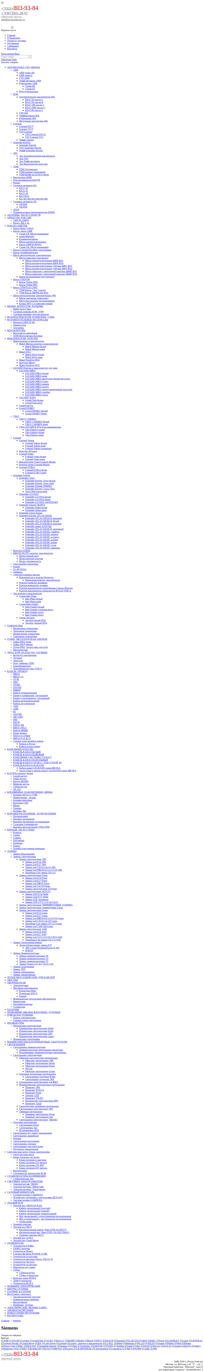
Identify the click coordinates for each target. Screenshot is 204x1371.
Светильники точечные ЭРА (39, 1079)
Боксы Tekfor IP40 (28, 282)
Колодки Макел (27, 362)
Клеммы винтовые (22, 800)
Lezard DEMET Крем (36, 413)
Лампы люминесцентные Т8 (33, 956)
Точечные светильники (25, 1122)
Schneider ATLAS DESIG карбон (41, 540)
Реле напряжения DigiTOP (26, 180)
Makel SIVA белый (34, 354)
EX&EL (152, 1340)
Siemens (17, 1320)
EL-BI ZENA (19, 569)
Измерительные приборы (26, 1299)
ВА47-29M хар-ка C (35, 107)
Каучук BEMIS (20, 781)
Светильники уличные (24, 1144)
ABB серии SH (26, 72)
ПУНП (16, 684)
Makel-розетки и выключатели (28, 341)
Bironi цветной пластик (31, 558)
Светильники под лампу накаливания (32, 1133)
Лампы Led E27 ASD (35, 934)
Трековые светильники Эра (39, 1117)
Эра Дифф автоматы (29, 161)
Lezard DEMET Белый (36, 411)
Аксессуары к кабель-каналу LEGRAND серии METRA (47, 770)
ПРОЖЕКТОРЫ (15, 1023)
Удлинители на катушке (25, 1256)
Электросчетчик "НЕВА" (26, 1184)
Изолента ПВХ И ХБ (24, 322)
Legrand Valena (26, 440)
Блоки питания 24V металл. (33, 1168)
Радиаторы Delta (27, 991)
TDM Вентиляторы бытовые (27, 336)
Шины (16, 805)
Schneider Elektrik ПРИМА (38, 486)
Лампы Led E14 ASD (35, 931)
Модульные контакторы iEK (33, 121)
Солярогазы (19, 1007)
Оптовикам (13, 43)
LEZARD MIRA (27, 370)
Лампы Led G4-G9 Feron (37, 886)
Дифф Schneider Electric (31, 150)
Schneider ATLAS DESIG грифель (42, 531)
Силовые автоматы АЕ (25, 201)
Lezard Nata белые (34, 400)
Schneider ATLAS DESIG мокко (41, 542)
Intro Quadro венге (34, 615)
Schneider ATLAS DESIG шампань (42, 548)
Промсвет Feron (33, 1093)
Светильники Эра (28, 1127)
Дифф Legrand (26, 140)
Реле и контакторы (28, 91)
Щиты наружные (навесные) (33, 298)
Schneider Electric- (22, 142)
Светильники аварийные (26, 1135)
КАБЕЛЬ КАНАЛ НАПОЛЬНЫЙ (30, 760)
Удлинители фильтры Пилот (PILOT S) (33, 1259)
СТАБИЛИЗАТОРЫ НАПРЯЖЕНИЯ (26, 1176)
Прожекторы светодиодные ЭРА (35, 1033)
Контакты (12, 48)
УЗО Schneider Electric (30, 148)
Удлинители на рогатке (25, 1264)
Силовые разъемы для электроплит (31, 314)
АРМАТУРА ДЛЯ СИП (19, 217)
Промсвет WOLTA (34, 1090)
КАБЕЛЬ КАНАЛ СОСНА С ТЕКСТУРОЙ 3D (37, 762)
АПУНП (17, 714)
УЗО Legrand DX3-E (35, 134)
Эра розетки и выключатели (27, 593)
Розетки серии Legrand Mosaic (34, 464)
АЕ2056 (23, 207)
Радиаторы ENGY (28, 993)
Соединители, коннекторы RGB (29, 1173)
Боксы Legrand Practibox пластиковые (32, 250)
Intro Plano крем (33, 601)
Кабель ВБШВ (20, 730)
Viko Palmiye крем (34, 435)
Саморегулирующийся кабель (28, 741)
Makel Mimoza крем (35, 349)
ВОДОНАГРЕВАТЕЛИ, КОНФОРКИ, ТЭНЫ (30, 317)
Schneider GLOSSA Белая (38, 497)
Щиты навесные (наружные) (33, 258)
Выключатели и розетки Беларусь (36, 577)
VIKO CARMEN (27, 419)
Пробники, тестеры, (23, 1305)
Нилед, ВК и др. (21, 223)
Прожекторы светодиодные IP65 (41, 1101)
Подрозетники (20, 816)
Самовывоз (13, 46)
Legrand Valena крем (35, 446)
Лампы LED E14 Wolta (36, 894)
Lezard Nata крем (33, 403)
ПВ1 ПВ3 (18, 717)
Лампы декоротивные (24, 974)
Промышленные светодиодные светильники (42, 1084)
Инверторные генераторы (26, 633)
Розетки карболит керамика (33, 582)
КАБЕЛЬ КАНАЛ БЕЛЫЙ (27, 752)
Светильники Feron (29, 1125)
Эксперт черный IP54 (36, 623)
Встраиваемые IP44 (29, 1130)
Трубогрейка (25, 1221)
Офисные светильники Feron (40, 1066)
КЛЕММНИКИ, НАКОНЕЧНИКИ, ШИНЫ (29, 792)
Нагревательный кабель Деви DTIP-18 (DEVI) (42, 1229)
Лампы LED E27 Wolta (36, 897)
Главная (11, 35)
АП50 (16, 209)
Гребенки (18, 843)
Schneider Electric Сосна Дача (40, 489)
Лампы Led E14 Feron (36, 878)
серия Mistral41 (26, 236)
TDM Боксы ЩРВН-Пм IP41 (33, 293)
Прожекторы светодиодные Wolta (36, 1028)
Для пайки (18, 327)
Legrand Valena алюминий (38, 448)
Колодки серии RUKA (24, 1278)
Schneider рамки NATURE (38, 526)
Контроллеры (20, 1170)
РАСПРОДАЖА (15, 1315)
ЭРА (15, 153)
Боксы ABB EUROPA (30, 244)
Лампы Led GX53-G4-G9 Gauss (41, 921)
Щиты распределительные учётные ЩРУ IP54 (48, 268)
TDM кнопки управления (32, 172)
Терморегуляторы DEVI (31, 1235)
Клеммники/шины (28, 239)
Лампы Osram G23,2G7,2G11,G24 (36, 964)
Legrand (17, 438)
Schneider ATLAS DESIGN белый (42, 521)
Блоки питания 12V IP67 (31, 1165)
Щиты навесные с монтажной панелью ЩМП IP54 (51, 274)
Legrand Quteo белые (35, 456)
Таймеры (17, 572)
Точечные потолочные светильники (37, 1074)
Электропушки (21, 985)
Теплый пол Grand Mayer (26, 1240)
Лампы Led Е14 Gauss (36, 913)
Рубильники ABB (28, 83)
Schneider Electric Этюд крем (39, 483)
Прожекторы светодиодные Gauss (36, 1036)
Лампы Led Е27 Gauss (36, 915)
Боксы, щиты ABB (22, 231)
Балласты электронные (25, 655)
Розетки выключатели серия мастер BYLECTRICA (45, 591)
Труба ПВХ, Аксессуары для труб (30, 647)
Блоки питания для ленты (26, 1157)
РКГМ (16, 722)
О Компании (13, 38)
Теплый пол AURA (23, 1237)
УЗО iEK (23, 113)
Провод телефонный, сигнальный (30, 695)
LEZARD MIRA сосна (36, 395)
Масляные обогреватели (25, 988)
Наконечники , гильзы (24, 797)
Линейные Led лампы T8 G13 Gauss (43, 923)
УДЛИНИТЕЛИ (15, 1243)
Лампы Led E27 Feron (36, 880)
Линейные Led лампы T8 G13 (40, 872)
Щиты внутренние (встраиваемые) (37, 301)
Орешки (17, 808)
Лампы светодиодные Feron (33, 875)
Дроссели (18, 660)
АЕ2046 (23, 204)
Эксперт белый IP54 (35, 620)
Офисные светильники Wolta (40, 1063)
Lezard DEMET (27, 408)
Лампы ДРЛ (19, 969)
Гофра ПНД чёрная (23, 644)
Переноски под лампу (24, 1267)
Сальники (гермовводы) (25, 824)
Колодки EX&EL (22, 550)
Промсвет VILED (34, 1098)
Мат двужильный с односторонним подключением (45, 1216)
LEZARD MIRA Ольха (36, 381)
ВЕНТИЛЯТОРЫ (16, 330)
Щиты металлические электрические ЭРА (34, 295)
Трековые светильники (31, 1111)
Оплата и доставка (16, 40)
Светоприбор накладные (25, 564)
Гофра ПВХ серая (22, 642)
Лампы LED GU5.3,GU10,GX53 (41, 902)
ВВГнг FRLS (19, 727)
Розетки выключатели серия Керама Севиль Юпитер (46, 588)
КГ (14, 711)
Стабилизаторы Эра (23, 1178)
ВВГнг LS (18, 676)
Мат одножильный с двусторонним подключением (45, 1219)
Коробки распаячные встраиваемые (31, 821)
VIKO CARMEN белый (37, 421)
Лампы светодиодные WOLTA (34, 891)
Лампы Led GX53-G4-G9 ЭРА (40, 867)
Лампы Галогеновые (23, 966)
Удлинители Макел (23, 1251)
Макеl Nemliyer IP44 (29, 360)
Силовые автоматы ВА (25, 185)
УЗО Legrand (25, 131)
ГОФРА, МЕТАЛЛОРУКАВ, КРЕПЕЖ (27, 639)
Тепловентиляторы (23, 1004)
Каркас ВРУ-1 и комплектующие (36, 303)
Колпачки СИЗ (20, 803)
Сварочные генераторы (25, 636)
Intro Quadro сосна (34, 612)
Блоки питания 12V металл (33, 1162)
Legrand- (17, 123)
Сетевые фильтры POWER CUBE (30, 1254)
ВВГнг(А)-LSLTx (22, 738)
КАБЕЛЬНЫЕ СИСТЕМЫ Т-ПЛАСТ (32, 757)
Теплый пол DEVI (22, 1227)
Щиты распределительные (32, 242)
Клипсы (17, 832)
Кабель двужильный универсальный (37, 1213)
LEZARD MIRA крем (36, 376)
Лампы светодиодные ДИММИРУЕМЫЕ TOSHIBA (46, 905)
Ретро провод (20, 733)
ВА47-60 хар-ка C (34, 110)
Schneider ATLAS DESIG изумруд (42, 537)
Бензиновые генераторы (25, 628)
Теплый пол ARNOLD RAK (27, 1205)
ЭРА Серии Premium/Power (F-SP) (42, 948)
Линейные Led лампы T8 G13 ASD (43, 940)
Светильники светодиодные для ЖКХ (38, 1082)
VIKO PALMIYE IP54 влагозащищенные (40, 427)
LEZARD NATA (27, 397)
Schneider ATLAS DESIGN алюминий (44, 529)
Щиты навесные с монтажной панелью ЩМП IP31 (51, 271)
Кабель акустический (24, 703)
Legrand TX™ (26, 129)
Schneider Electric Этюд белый (40, 480)
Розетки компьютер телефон (33, 585)
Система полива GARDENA (27, 1200)
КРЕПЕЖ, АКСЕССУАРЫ (20, 829)
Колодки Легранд (28, 451)
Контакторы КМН (22, 177)
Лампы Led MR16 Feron (37, 883)
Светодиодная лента (23, 1154)
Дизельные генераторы (25, 631)
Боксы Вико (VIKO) (23, 228)
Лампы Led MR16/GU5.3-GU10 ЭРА (43, 870)
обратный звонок (11, 1358)
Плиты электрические (24, 1017)
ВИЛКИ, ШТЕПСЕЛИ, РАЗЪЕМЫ (25, 306)
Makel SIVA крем (33, 357)
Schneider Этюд (27, 478)
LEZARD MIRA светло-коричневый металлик (48, 389)
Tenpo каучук (20, 778)
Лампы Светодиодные (24, 856)
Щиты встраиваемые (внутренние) (37, 276)
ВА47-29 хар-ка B (34, 102)
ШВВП (17, 690)
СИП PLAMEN (21, 220)
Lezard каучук (26, 405)
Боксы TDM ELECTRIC (25, 287)
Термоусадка (19, 325)
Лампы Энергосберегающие (27, 942)
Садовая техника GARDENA (28, 1195)
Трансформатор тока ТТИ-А (27, 668)
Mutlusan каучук (21, 784)
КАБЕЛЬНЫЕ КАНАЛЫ (20, 749)
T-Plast (16, 1270)
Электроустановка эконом (26, 574)
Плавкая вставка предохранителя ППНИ (34, 212)
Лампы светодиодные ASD (33, 929)
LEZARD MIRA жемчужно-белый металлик (47, 378)
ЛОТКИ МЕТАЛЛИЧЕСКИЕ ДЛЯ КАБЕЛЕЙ (31, 977)
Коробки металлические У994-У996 (31, 827)
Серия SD (30, 86)
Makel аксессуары (22, 309)
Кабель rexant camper (29, 746)
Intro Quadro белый (34, 607)
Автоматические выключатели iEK (37, 97)
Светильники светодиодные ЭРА (36, 1109)
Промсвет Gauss (33, 1103)
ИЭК (15, 94)
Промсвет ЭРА (32, 1087)
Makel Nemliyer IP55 (29, 365)
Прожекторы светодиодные (27, 1025)
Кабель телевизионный (25, 693)
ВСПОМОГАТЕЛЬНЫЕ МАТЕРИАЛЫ (27, 319)
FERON (29, 950)
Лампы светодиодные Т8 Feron (41, 889)
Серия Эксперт (26, 617)
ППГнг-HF (18, 725)
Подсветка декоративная (25, 1149)
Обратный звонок (11, 16)
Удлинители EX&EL (23, 1246)
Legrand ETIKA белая (36, 470)
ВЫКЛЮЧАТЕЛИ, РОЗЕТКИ (22, 338)
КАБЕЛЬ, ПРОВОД (17, 671)
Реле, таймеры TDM (23, 663)
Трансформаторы (22, 666)
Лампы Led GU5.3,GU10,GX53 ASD (43, 937)
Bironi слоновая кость (30, 561)
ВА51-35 (23, 191)
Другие (29, 1068)
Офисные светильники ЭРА (39, 1060)
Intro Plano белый (34, 599)
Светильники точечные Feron (40, 1076)
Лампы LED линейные (37, 899)
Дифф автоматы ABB (30, 80)
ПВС (15, 682)
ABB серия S (25, 75)
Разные (22, 996)
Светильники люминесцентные (29, 1047)
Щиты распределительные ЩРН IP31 (44, 260)
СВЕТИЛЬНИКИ (16, 1044)
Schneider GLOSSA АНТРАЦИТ (41, 502)
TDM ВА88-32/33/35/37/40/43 (34, 174)
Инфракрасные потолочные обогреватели (34, 999)
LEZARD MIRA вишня (37, 384)
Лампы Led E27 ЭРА (35, 864)
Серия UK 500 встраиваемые (34, 247)
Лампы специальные (23, 972)
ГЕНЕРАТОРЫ (15, 625)
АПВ (15, 709)
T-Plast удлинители (28, 1275)
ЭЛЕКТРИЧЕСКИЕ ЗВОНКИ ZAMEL (27, 1307)
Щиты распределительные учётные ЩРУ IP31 (48, 266)
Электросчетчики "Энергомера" (29, 1189)
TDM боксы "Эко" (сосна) (32, 290)
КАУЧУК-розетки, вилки (20, 773)
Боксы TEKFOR (21, 279)
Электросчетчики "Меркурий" (28, 1186)
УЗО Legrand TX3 (34, 137)
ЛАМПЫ (12, 851)
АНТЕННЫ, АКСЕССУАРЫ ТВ (24, 215)
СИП (15, 706)
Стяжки (17, 837)
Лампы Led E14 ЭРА (35, 862)
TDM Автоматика (28, 169)
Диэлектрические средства (26, 1297)
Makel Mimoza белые (35, 346)
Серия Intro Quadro (28, 604)
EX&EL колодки (21, 1248)
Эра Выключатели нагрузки (33, 164)
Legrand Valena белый (36, 443)
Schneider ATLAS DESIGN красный (43, 523)
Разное (16, 182)
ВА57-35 (23, 188)
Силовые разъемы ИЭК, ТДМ (28, 311)
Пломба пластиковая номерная (29, 848)
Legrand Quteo (26, 454)
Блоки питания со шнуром (32, 1160)
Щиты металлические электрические (32, 255)
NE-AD (17, 789)
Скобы (16, 835)
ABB (15, 70)
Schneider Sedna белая (36, 507)
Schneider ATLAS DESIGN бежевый (43, 518)
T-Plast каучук (20, 786)
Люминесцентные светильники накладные (41, 1050)
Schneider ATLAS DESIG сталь (40, 545)
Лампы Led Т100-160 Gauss (39, 926)
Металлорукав (20, 650)
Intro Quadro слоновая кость (39, 609)
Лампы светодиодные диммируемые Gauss (41, 907)
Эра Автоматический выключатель (37, 156)
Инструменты (20, 1302)
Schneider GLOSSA (29, 494)
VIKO (16, 416)
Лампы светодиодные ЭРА (32, 859)
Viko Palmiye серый (35, 429)
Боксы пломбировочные (25, 252)
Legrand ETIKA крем (35, 472)
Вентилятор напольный (25, 333)
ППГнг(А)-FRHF (21, 735)
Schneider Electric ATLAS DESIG (35, 515)
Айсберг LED (32, 1095)
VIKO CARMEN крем (36, 424)
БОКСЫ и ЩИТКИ (17, 225)
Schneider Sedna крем (35, 510)
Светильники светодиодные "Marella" (38, 1119)
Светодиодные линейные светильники (39, 1106)
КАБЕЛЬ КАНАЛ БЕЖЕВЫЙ (28, 754)
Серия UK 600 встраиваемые (34, 234)
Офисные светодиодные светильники (38, 1058)
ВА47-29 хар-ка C (34, 99)
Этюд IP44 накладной (36, 491)
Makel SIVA (25, 352)
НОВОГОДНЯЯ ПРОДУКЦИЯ (23, 1313)
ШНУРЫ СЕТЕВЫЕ (17, 1288)
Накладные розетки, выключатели (42, 580)
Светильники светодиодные (27, 1055)
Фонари (17, 1138)
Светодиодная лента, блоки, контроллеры (28, 1152)
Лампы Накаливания (23, 854)
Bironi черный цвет (29, 556)
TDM (16, 166)
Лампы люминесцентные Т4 (33, 958)
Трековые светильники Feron (40, 1114)
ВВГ (15, 719)
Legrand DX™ (26, 126)
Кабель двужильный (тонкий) (34, 1211)
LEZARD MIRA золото (37, 387)
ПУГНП (17, 687)
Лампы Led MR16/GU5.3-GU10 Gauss (44, 918)
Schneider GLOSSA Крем (37, 499)
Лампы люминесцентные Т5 (33, 961)
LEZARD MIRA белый (37, 373)
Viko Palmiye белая (34, 432)
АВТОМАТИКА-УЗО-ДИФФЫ (23, 67)
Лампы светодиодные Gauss (33, 910)
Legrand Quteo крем (35, 459)
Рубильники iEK (27, 118)
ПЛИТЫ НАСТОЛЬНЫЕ (20, 1015)
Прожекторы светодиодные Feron (36, 1031)
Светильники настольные (26, 1141)
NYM (16, 679)
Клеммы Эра (19, 811)
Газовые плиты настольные (27, 1020)
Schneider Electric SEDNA (32, 505)
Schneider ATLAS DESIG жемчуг (42, 534)
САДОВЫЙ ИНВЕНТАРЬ (20, 1192)
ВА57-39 (23, 193)
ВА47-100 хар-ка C (34, 105)
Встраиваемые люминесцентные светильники (42, 1052)
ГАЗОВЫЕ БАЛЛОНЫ (19, 1291)
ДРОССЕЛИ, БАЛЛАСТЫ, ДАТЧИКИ (27, 652)
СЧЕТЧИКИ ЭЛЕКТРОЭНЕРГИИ (25, 1181)
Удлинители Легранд (24, 1262)
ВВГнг (16, 674)
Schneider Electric (27, 145)
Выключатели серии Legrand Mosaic (37, 462)
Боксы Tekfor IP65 (28, 285)
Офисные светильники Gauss (40, 1071)
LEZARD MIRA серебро (37, 392)
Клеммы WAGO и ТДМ (25, 795)
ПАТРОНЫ (13, 1009)
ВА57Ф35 (24, 196)
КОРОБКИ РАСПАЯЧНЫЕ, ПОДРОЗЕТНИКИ (31, 813)
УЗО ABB (24, 78)
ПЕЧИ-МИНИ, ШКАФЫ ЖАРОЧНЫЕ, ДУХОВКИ (33, 1012)
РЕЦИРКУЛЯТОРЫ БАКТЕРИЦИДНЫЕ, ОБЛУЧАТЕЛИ (37, 1042)
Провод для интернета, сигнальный (31, 698)
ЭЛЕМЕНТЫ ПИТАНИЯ (20, 1310)
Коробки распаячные (23, 819)
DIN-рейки (18, 840)
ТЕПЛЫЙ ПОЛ (15, 1203)
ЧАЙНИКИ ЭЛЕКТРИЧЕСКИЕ (23, 1286)
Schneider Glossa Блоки (30, 513)
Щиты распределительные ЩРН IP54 (44, 263)
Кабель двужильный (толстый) (34, 1208)
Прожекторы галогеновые (26, 1039)
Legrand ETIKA (27, 467)
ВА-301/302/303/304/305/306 (33, 199)
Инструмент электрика (19, 1294)
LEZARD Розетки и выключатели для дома (35, 368)
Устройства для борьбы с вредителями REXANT (38, 1197)
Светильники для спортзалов (28, 1146)
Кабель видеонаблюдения (26, 701)
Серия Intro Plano (27, 596)
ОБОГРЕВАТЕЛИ (16, 982)
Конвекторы (19, 1001)
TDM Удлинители (22, 1280)
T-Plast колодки (27, 1272)
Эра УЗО (23, 158)
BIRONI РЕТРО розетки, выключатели (33, 553)
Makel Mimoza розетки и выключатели (38, 344)
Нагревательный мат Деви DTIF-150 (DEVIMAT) (44, 1232)
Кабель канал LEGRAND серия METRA (39, 768)
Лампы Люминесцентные (26, 953)
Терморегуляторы (22, 1224)
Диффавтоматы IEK (29, 115)
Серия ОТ (30, 89)
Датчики (17, 658)
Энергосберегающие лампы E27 (35, 945)
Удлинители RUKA (23, 1283)
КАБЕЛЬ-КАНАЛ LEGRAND (28, 765)
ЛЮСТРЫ (12, 980)
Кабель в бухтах (27, 744)
